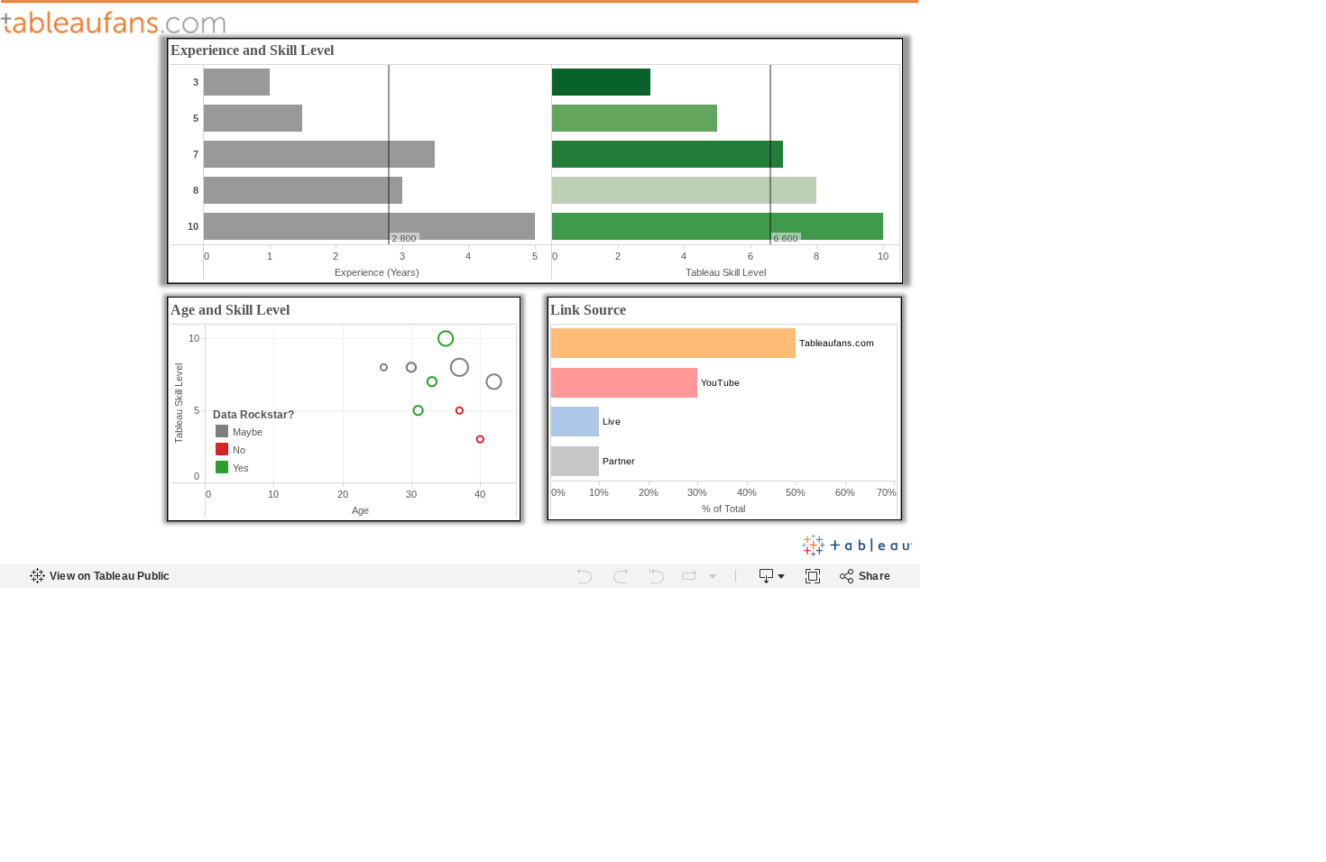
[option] (264, 431)
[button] (307, 415)
